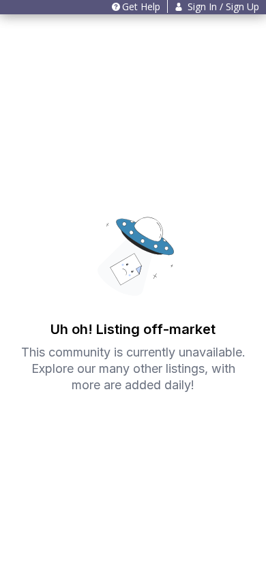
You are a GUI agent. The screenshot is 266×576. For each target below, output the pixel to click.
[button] (217, 6)
